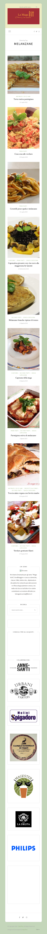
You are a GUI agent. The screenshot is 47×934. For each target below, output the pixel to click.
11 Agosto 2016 (23, 323)
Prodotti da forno (31, 488)
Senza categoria (32, 260)
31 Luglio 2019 (23, 212)
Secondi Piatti (16, 317)
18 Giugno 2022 (23, 157)
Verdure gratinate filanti (23, 550)
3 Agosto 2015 (23, 438)
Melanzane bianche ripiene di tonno (23, 320)
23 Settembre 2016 (23, 269)
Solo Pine (20, 926)
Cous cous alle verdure (23, 154)
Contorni (11, 260)
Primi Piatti (23, 151)
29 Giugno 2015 (23, 496)
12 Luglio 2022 (23, 102)
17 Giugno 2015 (23, 554)
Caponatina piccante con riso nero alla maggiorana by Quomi (23, 264)
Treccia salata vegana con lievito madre (23, 493)
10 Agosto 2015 (23, 381)
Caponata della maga (23, 377)
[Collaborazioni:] (23, 667)
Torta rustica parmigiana (23, 99)
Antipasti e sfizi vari (23, 96)
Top (37, 929)
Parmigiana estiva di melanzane (23, 435)
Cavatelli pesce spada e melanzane (23, 208)
